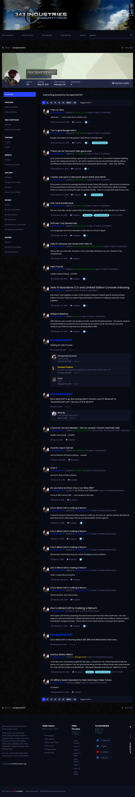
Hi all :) (53, 467)
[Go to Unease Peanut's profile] (54, 368)
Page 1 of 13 (85, 103)
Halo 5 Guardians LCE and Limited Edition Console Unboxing (89, 287)
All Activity (9, 94)
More (82, 35)
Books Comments (12, 209)
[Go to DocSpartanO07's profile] (46, 111)
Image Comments (13, 182)
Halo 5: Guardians (103, 112)
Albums (8, 187)
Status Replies (11, 112)
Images (8, 177)
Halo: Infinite (76, 742)
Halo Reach (101, 450)
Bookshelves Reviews (14, 229)
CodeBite (19, 791)
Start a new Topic (52, 742)
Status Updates (119, 35)
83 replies (74, 460)
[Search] (131, 35)
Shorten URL (49, 753)
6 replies (78, 143)
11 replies (73, 480)
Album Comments (12, 192)
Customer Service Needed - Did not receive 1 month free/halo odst (85, 427)
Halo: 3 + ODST (77, 754)
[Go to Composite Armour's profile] (54, 357)
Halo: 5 (76, 746)
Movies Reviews (11, 252)
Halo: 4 (76, 750)
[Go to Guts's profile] (54, 379)
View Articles (49, 739)
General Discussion (115, 490)
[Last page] (75, 102)
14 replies (78, 672)
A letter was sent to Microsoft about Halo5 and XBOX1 (78, 177)
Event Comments (12, 164)
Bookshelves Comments (15, 224)
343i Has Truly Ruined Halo (63, 223)
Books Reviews (11, 214)
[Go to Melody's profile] (54, 414)
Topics (8, 142)
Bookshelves (10, 219)
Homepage (49, 735)
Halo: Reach (76, 760)
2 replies (78, 122)
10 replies (73, 500)
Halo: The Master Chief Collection (114, 430)
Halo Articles (7, 35)
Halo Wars (76, 773)
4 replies (77, 195)
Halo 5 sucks (56, 266)
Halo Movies (66, 35)
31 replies (76, 235)
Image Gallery (50, 749)
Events (7, 160)
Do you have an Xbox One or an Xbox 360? (72, 487)
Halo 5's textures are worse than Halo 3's (71, 243)
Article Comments (12, 129)
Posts (7, 147)
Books (7, 205)
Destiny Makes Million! (61, 654)
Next (69, 103)
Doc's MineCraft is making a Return (68, 507)
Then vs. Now (57, 109)
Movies (8, 242)
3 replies (76, 258)
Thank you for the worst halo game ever (71, 151)
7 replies (77, 692)
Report (71, 350)
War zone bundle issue (61, 203)
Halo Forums (27, 35)
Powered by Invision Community (53, 791)
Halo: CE (77, 768)
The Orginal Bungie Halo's (63, 130)
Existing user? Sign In (123, 15)
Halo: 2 (76, 765)
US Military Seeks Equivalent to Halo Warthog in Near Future (81, 680)
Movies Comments (13, 247)
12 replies (77, 168)
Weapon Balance (59, 313)
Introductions (99, 470)
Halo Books (47, 35)
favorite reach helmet (61, 447)
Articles (8, 124)
